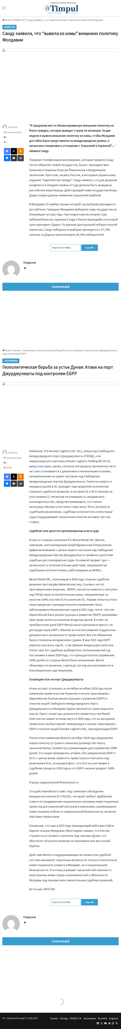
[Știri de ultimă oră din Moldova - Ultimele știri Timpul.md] (60, 8)
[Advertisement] (60, 319)
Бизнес (54, 1018)
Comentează (60, 287)
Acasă (8, 19)
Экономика (89, 1018)
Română (102, 1018)
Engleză (113, 1018)
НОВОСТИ (19, 19)
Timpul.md (12, 127)
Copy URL (89, 247)
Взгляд (64, 1018)
